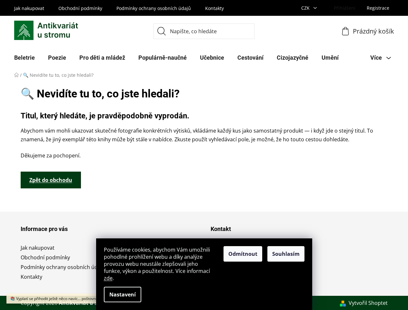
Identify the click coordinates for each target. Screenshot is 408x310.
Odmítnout (242, 253)
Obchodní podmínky (80, 8)
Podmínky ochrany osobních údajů (153, 8)
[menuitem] (24, 58)
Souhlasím (286, 253)
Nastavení (122, 294)
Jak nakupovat (29, 8)
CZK (306, 8)
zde (108, 278)
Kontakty (214, 8)
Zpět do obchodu (50, 180)
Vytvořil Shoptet (368, 302)
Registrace (378, 8)
